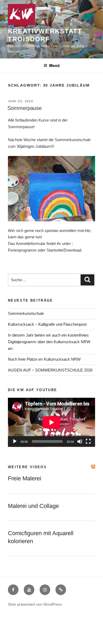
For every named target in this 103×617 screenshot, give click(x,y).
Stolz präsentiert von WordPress (35, 604)
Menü (54, 65)
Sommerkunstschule (26, 313)
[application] (51, 422)
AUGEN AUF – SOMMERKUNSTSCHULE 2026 (50, 370)
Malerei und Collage (33, 506)
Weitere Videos (27, 467)
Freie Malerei (24, 478)
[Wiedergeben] (14, 441)
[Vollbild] (88, 441)
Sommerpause (24, 108)
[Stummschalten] (79, 441)
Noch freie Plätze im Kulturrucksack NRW (44, 359)
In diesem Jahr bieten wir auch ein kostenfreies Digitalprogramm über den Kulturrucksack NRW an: (49, 342)
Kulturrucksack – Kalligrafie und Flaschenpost (47, 324)
